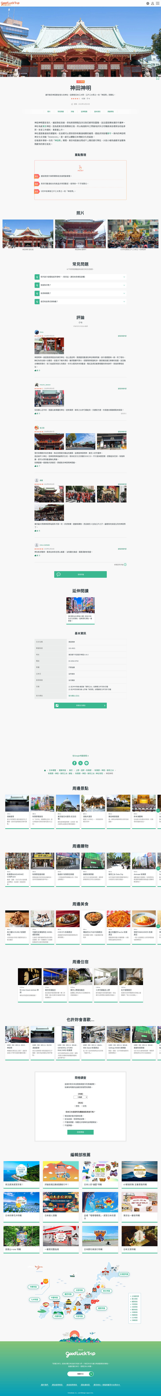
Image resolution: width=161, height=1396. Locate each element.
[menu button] (157, 3)
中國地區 (54, 1298)
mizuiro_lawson (45, 385)
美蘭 (41, 480)
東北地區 (106, 1291)
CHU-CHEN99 (45, 545)
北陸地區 (79, 1290)
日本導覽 (52, 770)
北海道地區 (124, 1274)
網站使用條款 (57, 1385)
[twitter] (80, 763)
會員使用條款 (71, 1385)
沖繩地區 (33, 1287)
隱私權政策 (85, 1385)
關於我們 (44, 1385)
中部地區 (79, 1316)
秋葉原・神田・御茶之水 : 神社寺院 (89, 773)
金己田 (42, 428)
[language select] (147, 3)
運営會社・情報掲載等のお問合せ (107, 1385)
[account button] (152, 3)
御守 (109, 133)
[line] (86, 763)
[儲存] (157, 78)
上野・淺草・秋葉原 (83, 770)
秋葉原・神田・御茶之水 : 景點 (60, 773)
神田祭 (58, 140)
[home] (10, 4)
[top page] (45, 770)
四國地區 (58, 1316)
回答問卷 (80, 1132)
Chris (41, 332)
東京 (45, 126)
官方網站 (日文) (74, 696)
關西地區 (68, 1294)
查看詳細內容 (122, 336)
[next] (158, 811)
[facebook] (74, 763)
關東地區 (62, 770)
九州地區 (34, 1300)
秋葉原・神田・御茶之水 (104, 770)
